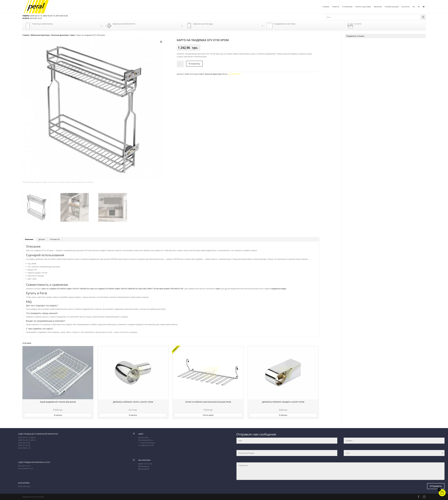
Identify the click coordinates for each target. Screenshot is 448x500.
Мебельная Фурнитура (40, 35)
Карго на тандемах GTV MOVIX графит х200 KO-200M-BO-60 (113, 288)
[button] (161, 42)
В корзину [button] (58, 415)
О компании (347, 7)
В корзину (194, 63)
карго (218, 288)
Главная (325, 7)
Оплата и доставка (363, 7)
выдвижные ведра (278, 288)
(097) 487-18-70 (36, 18)
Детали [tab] (41, 239)
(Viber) (33, 437)
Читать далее (208, 415)
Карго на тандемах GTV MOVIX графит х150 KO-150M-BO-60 (65, 288)
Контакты (406, 7)
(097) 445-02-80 (62, 16)
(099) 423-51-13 (36, 16)
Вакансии (378, 7)
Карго (72, 35)
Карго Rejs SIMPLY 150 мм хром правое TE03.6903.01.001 (161, 288)
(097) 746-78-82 (24, 486)
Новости (335, 7)
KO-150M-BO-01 (234, 74)
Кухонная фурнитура (60, 35)
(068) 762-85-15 (49, 16)
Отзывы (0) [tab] (55, 239)
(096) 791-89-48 (24, 445)
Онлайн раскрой (392, 7)
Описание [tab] (29, 239)
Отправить (436, 486)
